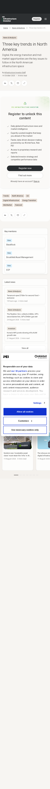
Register (36, 19)
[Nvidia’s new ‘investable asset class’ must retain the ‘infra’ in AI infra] (17, 450)
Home (5, 28)
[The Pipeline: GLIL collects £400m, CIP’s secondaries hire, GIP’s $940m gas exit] (25, 314)
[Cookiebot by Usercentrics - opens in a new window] (35, 357)
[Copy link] (24, 83)
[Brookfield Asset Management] (25, 255)
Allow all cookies (25, 412)
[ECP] (25, 267)
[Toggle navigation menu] (45, 19)
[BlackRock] (25, 242)
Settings (37, 403)
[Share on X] (11, 83)
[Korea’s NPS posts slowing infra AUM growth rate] (25, 333)
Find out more (25, 175)
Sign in (36, 181)
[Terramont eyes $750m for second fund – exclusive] (25, 295)
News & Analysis (18, 28)
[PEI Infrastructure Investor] (9, 19)
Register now (25, 168)
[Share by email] (18, 83)
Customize (23, 421)
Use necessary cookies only (25, 430)
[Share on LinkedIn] (5, 83)
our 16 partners (19, 371)
